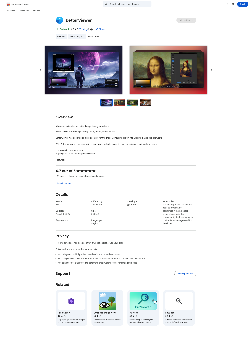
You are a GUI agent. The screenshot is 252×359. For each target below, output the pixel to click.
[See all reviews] (64, 183)
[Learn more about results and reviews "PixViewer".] (136, 316)
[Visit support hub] (185, 273)
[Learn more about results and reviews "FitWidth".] (172, 316)
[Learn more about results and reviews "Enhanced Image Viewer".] (100, 316)
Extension (61, 36)
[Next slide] (211, 70)
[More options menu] (227, 4)
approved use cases (110, 254)
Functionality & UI (77, 36)
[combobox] (130, 4)
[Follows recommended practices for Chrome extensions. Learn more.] (57, 29)
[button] (232, 4)
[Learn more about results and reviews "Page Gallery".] (64, 316)
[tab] (10, 10)
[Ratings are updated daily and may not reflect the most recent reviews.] (91, 29)
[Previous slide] (40, 70)
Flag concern (62, 220)
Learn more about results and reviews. (87, 176)
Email (133, 204)
